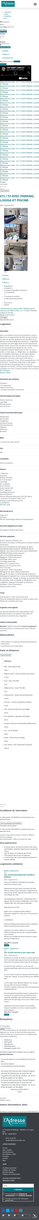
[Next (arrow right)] (3, 806)
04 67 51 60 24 (11, 1138)
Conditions (7, 16)
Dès (1, 22)
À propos (6, 1156)
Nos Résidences (8, 1152)
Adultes (3, 34)
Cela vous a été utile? (19, 1089)
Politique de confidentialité (11, 1174)
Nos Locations (7, 1150)
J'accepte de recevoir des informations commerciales (16, 1199)
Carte (6, 14)
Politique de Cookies (9, 1170)
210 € (9, 1012)
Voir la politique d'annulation (11, 823)
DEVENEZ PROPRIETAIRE (11, 1178)
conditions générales (25, 1195)
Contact (5, 1158)
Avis (5, 18)
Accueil (5, 1148)
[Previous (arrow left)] (1, 806)
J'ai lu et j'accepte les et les (18, 1194)
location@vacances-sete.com (15, 1140)
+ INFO (6, 945)
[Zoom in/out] (5, 186)
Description (5, 191)
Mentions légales (8, 1172)
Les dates (3, 27)
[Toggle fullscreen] (3, 186)
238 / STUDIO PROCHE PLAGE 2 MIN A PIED (19, 952)
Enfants (3, 42)
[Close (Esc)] (1, 186)
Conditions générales (10, 1168)
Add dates (3, 31)
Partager (4, 317)
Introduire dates (5, 47)
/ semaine (14, 1012)
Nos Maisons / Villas (9, 1154)
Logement (7, 12)
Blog (4, 1160)
